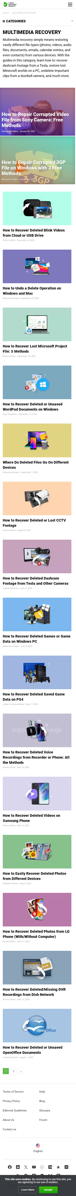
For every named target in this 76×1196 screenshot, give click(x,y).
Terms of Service (13, 1091)
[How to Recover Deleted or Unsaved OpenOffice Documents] (37, 1025)
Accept (48, 1189)
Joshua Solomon (10, 588)
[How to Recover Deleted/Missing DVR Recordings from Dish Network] (37, 967)
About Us (8, 1120)
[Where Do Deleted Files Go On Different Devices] (37, 440)
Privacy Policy (11, 1101)
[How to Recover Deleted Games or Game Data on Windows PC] (37, 614)
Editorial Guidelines (15, 1110)
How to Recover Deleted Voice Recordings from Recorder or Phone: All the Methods (36, 757)
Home (6, 13)
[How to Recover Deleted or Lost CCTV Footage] (37, 498)
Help (42, 1091)
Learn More (27, 1189)
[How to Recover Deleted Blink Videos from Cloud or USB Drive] (37, 208)
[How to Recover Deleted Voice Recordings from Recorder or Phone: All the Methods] (37, 730)
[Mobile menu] (70, 4)
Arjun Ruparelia (10, 414)
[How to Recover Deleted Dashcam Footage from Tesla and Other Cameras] (37, 556)
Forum (43, 1120)
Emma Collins (9, 240)
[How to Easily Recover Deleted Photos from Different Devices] (37, 851)
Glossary (44, 1110)
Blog (42, 1101)
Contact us (9, 1129)
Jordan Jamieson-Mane (13, 704)
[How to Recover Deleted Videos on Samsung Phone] (37, 793)
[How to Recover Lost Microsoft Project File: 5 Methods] (37, 324)
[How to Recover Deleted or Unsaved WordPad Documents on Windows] (37, 382)
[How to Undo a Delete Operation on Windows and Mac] (37, 266)
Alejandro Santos (10, 883)
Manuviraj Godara (10, 131)
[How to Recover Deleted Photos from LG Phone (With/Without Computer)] (37, 909)
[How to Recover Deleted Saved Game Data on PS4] (37, 672)
